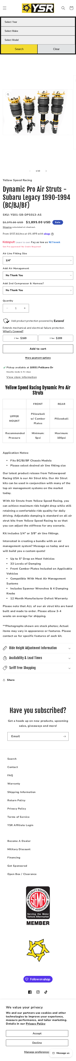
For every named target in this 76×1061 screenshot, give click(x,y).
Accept (37, 1033)
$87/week (54, 242)
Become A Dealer (19, 841)
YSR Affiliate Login (20, 825)
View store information (21, 377)
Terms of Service (18, 817)
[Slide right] (46, 171)
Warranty (13, 783)
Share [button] (11, 680)
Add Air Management (16, 268)
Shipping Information (21, 792)
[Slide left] (30, 171)
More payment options (38, 357)
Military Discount (18, 849)
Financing (13, 857)
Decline (37, 1043)
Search (12, 759)
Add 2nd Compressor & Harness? (23, 283)
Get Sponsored (17, 866)
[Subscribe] (64, 736)
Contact (12, 767)
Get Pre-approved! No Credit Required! (22, 246)
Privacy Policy (35, 1024)
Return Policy (16, 800)
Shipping (7, 227)
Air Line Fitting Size (15, 253)
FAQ (10, 775)
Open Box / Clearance (22, 874)
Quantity (8, 300)
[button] (5, 8)
